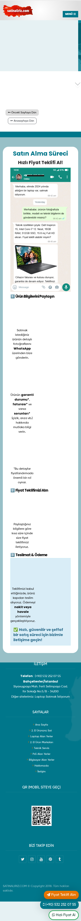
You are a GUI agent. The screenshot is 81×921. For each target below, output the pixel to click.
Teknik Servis (41, 748)
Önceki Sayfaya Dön (23, 112)
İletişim (41, 771)
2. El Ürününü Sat (41, 730)
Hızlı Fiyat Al (65, 915)
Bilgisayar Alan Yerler (41, 760)
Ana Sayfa (41, 724)
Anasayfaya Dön (23, 121)
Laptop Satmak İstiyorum (52, 696)
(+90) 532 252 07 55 (48, 676)
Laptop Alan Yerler (41, 736)
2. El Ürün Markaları (41, 742)
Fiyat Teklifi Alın (63, 895)
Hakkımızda (41, 765)
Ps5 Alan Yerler (41, 754)
